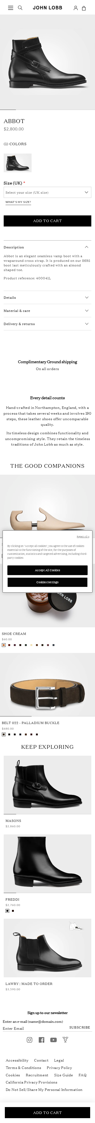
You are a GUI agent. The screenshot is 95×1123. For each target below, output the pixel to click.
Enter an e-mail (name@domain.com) (33, 1021)
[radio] (4, 645)
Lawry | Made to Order (29, 983)
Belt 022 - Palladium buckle (30, 722)
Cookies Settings (47, 582)
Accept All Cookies (47, 570)
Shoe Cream (14, 633)
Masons (13, 820)
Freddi (12, 899)
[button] (10, 7)
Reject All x (83, 536)
